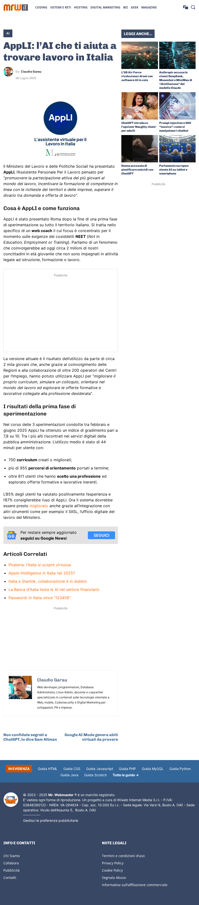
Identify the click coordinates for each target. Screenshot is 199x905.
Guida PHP (127, 769)
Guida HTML (48, 769)
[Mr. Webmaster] (10, 799)
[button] (193, 7)
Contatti (9, 877)
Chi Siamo (11, 855)
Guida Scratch (95, 775)
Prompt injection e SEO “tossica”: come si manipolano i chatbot (175, 126)
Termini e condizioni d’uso (123, 855)
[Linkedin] (91, 71)
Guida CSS (71, 769)
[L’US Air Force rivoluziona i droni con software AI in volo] (139, 55)
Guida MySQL (153, 769)
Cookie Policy (112, 870)
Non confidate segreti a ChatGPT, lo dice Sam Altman (30, 737)
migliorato (40, 505)
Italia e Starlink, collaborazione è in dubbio (47, 581)
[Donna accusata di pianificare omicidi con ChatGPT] (139, 148)
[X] (79, 71)
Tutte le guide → (126, 775)
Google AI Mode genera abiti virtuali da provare (91, 737)
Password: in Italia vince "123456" (39, 597)
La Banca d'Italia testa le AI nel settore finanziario (54, 589)
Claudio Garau (31, 71)
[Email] (113, 83)
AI (7, 33)
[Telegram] (113, 71)
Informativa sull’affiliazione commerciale (134, 884)
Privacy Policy (113, 863)
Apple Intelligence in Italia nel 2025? (41, 573)
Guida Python (180, 769)
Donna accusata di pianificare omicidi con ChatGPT (137, 169)
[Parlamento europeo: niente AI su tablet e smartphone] (177, 148)
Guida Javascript (99, 769)
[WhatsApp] (102, 71)
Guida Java (69, 775)
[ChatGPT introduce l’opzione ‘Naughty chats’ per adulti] (139, 106)
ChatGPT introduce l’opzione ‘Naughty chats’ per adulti (138, 126)
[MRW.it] (16, 7)
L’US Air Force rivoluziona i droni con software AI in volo (137, 76)
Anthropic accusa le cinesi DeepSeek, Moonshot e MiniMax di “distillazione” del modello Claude (175, 80)
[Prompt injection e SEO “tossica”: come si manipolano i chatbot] (177, 106)
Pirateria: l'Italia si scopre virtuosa (39, 564)
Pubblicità (11, 870)
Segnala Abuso (114, 877)
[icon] (185, 7)
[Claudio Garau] (9, 71)
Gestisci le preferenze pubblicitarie (50, 820)
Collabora (11, 863)
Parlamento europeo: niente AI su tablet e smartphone (174, 169)
